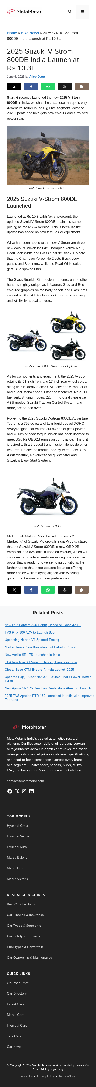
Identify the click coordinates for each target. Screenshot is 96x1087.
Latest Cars (15, 1004)
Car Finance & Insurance (25, 915)
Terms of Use (67, 1076)
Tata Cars (14, 1036)
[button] (69, 12)
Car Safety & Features (23, 936)
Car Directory (17, 993)
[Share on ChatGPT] (65, 86)
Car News (14, 1046)
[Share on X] (14, 86)
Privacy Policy (46, 1076)
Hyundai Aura (17, 847)
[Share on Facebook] (31, 86)
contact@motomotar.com (25, 781)
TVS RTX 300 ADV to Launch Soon (30, 632)
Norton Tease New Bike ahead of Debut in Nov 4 (40, 647)
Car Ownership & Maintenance (29, 957)
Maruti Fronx (16, 868)
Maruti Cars (15, 1015)
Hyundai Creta (17, 826)
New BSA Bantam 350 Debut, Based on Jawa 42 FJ (43, 625)
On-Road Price (18, 983)
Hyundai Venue (18, 836)
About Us (27, 1076)
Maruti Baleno (17, 857)
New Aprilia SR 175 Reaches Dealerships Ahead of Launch (48, 688)
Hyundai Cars (17, 1025)
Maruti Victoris (17, 879)
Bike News (30, 33)
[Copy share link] (82, 86)
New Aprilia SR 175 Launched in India (32, 654)
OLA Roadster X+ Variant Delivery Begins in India (41, 662)
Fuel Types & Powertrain (25, 947)
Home (12, 33)
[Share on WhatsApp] (48, 86)
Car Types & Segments (24, 925)
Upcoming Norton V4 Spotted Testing (32, 640)
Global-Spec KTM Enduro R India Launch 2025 (39, 669)
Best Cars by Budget (22, 904)
